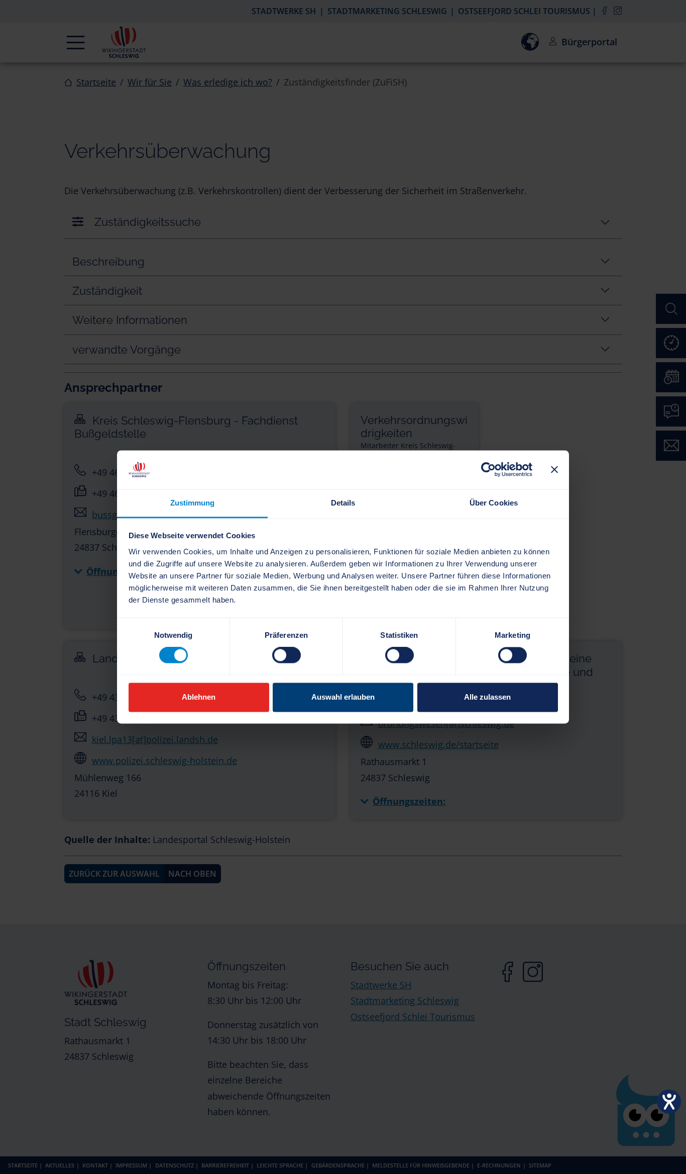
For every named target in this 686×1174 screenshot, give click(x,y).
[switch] (286, 655)
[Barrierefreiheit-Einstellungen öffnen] (669, 1101)
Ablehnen (198, 697)
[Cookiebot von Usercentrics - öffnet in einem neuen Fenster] (488, 469)
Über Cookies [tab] (494, 502)
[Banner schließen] (554, 469)
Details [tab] (343, 502)
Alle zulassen (487, 697)
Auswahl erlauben (343, 697)
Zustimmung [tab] (192, 502)
